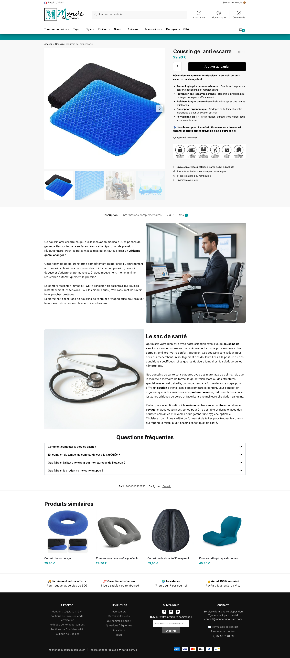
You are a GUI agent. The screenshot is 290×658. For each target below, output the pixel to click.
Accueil (48, 44)
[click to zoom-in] (104, 108)
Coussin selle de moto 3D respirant (168, 558)
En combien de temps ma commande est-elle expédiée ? (84, 454)
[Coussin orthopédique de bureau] (222, 530)
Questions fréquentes (119, 625)
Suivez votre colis (232, 2)
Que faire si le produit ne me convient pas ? (75, 470)
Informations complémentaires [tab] (142, 215)
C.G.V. (78, 611)
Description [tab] (110, 215)
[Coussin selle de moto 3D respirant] (170, 530)
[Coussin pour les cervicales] (244, 52)
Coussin (59, 44)
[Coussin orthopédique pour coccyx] (239, 52)
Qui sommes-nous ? (119, 620)
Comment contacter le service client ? (72, 446)
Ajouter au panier (217, 66)
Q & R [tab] (170, 215)
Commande (239, 17)
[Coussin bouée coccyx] (67, 530)
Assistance (199, 17)
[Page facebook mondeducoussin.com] (164, 612)
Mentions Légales (62, 611)
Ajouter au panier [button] (68, 570)
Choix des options (222, 570)
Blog (119, 634)
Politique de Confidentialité (67, 629)
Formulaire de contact (225, 626)
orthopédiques (117, 298)
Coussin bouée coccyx (57, 558)
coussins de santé (92, 298)
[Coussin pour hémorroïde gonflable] (119, 530)
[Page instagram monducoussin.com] (171, 612)
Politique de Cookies (67, 633)
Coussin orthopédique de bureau (218, 558)
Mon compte (219, 17)
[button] (159, 108)
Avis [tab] (181, 215)
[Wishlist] (85, 512)
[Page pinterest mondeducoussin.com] (177, 612)
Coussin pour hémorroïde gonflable (117, 558)
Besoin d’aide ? (56, 2)
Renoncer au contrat (223, 631)
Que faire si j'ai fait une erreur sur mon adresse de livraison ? (86, 462)
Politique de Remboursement (66, 624)
